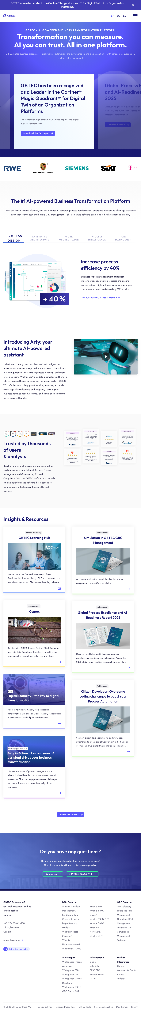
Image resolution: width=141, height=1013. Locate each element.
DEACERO (95, 970)
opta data (94, 966)
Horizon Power (97, 974)
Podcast (120, 978)
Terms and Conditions (65, 1006)
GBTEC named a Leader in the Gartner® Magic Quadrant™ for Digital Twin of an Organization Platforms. (67, 4)
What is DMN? (97, 923)
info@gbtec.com (11, 927)
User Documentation (103, 1006)
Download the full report (36, 133)
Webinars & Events (126, 970)
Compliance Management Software (123, 936)
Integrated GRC (125, 927)
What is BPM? (96, 906)
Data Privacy (122, 1006)
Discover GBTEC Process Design (99, 297)
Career (120, 966)
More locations (11, 940)
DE (118, 15)
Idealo (93, 961)
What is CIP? (96, 936)
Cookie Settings (45, 1006)
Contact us (51, 874)
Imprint (134, 1006)
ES (124, 15)
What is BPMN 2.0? (99, 919)
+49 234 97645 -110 (80, 874)
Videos (120, 974)
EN (112, 15)
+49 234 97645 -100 (14, 923)
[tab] (67, 151)
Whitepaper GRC (71, 974)
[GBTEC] (9, 15)
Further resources (69, 814)
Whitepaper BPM (70, 970)
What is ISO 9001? (71, 948)
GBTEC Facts (85, 1006)
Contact (7, 931)
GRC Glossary (124, 906)
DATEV (93, 978)
